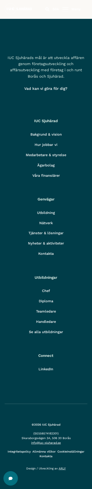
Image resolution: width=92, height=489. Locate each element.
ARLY (62, 468)
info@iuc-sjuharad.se (46, 442)
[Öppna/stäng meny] (65, 9)
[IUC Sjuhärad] (18, 13)
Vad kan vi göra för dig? (45, 88)
